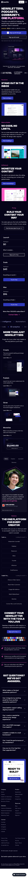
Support (17, 810)
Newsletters (18, 792)
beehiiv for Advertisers (6, 796)
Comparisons (18, 813)
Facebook (3, 824)
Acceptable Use (5, 845)
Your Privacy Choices (20, 838)
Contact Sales (13, 314)
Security (17, 840)
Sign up (21, 2)
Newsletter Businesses (6, 810)
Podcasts (17, 796)
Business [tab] (14, 462)
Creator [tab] (13, 459)
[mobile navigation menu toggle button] (26, 2)
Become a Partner (5, 801)
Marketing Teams (5, 815)
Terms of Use (4, 838)
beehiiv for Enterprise (6, 799)
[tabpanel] (14, 489)
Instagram (3, 826)
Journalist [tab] (20, 459)
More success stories (8, 510)
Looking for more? (21, 537)
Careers (3, 794)
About (2, 792)
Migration (17, 815)
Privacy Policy (4, 840)
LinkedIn (3, 831)
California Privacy (5, 842)
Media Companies (5, 813)
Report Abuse (18, 842)
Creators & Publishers (6, 808)
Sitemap (17, 845)
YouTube (3, 822)
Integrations (18, 799)
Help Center (18, 808)
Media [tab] (6, 459)
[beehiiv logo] (5, 2)
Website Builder (19, 794)
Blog (16, 806)
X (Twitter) (3, 829)
